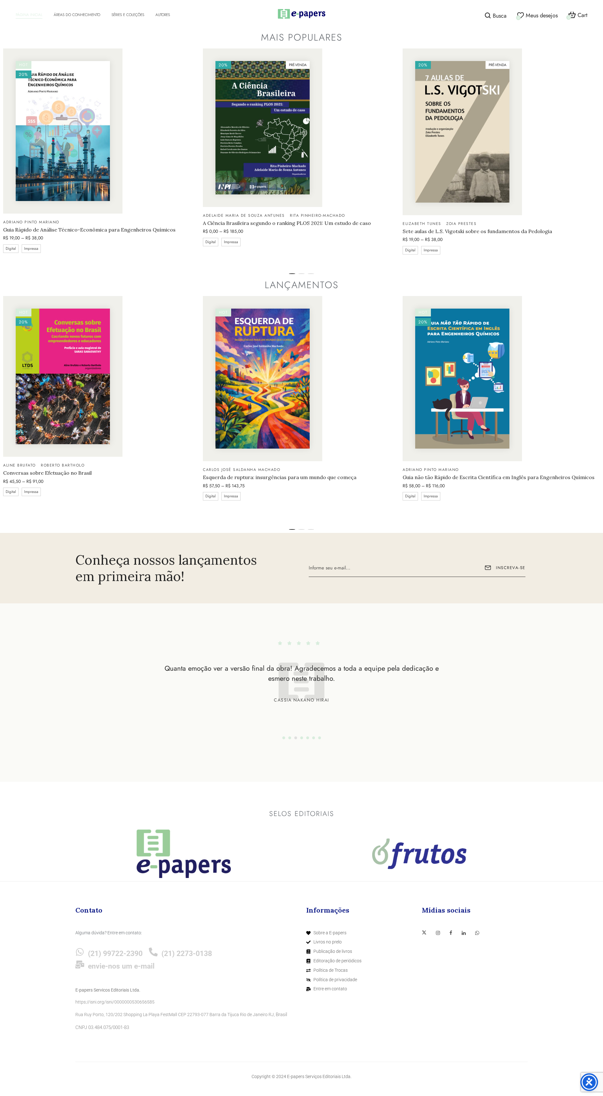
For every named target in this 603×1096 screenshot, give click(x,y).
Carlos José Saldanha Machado (241, 470)
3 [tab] (311, 273)
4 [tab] (301, 737)
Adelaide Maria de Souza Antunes (244, 215)
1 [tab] (292, 273)
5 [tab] (307, 737)
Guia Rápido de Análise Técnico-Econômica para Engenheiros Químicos (89, 230)
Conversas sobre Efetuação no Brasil (47, 473)
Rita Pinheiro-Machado (317, 215)
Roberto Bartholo (62, 465)
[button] (577, 15)
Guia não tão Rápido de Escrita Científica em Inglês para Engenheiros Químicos (499, 477)
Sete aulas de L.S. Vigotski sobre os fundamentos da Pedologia (477, 231)
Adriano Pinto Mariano (31, 222)
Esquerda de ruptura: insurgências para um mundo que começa (279, 477)
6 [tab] (313, 737)
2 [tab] (301, 273)
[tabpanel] (102, 157)
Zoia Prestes (461, 223)
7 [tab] (319, 737)
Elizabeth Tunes (422, 223)
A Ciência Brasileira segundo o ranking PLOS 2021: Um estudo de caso (287, 223)
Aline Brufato (19, 465)
